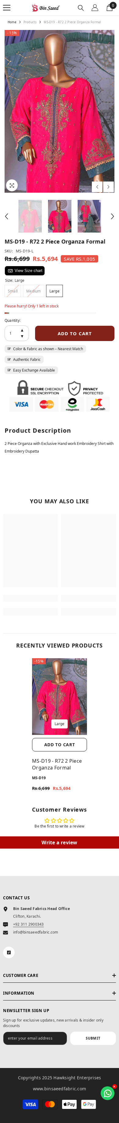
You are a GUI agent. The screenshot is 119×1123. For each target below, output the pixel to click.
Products (30, 22)
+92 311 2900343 (28, 924)
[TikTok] (9, 952)
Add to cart (75, 333)
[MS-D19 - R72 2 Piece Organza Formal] (59, 696)
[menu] (6, 7)
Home (12, 22)
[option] (59, 111)
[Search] (81, 8)
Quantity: (12, 320)
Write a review (59, 842)
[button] (97, 187)
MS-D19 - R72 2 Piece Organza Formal (57, 764)
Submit (93, 1038)
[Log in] (95, 7)
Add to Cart (59, 744)
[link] (30, 598)
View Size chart (28, 271)
